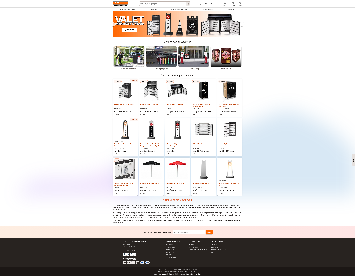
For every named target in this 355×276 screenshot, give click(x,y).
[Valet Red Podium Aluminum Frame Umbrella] (177, 169)
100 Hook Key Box (198, 144)
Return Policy (170, 249)
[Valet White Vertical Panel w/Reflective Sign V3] (151, 130)
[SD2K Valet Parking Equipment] (120, 3)
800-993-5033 (173, 269)
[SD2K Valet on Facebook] (124, 254)
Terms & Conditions (172, 257)
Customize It (231, 9)
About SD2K (214, 247)
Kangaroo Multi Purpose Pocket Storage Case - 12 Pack (123, 184)
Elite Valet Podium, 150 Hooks (149, 104)
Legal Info (169, 254)
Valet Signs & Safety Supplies (179, 9)
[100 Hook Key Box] (203, 130)
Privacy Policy (170, 252)
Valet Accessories (208, 9)
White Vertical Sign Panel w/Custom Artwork (229, 184)
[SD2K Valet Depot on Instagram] (131, 254)
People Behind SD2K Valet (218, 249)
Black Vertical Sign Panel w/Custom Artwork (124, 145)
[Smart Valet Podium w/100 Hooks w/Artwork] (203, 90)
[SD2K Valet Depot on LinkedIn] (127, 254)
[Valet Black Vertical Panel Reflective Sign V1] (177, 130)
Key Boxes (153, 9)
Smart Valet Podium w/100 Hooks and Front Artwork (202, 105)
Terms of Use (197, 274)
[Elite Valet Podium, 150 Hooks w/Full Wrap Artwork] (230, 90)
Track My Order (170, 247)
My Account (169, 244)
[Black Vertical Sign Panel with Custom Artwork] (125, 130)
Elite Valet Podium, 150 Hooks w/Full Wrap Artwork (229, 105)
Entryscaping (192, 244)
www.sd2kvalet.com (168, 274)
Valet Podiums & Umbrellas (128, 9)
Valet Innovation (193, 247)
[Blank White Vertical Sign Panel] (203, 169)
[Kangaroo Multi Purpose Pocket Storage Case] (125, 169)
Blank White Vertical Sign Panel (202, 183)
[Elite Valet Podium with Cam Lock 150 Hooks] (151, 90)
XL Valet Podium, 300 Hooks (174, 104)
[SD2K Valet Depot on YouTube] (134, 254)
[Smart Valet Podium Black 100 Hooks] (125, 90)
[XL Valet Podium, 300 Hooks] (177, 90)
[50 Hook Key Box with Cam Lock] (230, 130)
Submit (209, 232)
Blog (212, 252)
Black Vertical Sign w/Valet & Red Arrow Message (176, 145)
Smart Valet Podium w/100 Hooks (124, 104)
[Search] (188, 4)
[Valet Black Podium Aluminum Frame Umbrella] (151, 169)
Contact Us (214, 244)
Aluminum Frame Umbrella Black (150, 183)
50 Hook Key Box (224, 144)
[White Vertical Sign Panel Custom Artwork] (230, 169)
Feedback (353, 159)
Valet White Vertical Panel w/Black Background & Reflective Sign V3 (150, 145)
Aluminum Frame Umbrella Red (175, 183)
